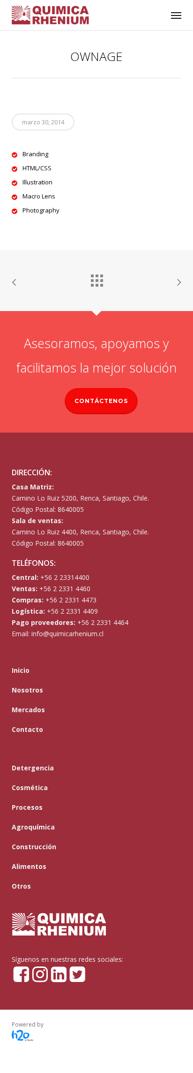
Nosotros (27, 689)
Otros (21, 886)
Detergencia (33, 767)
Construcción (34, 846)
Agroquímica (33, 826)
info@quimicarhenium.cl (67, 633)
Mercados (28, 709)
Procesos (27, 807)
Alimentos (29, 866)
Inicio (21, 670)
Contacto (27, 729)
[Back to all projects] (96, 278)
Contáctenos (101, 400)
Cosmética (30, 787)
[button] (176, 15)
